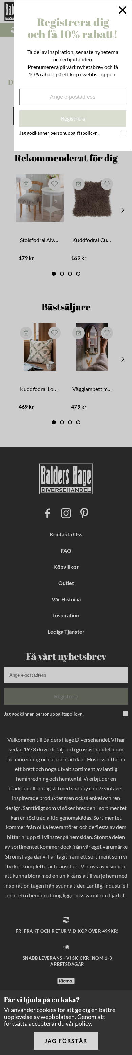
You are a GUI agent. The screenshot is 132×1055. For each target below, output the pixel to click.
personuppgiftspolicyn (74, 133)
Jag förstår (66, 1040)
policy (83, 1023)
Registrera (73, 118)
